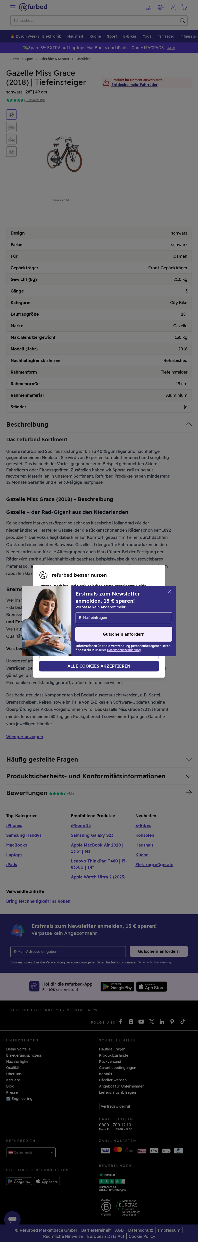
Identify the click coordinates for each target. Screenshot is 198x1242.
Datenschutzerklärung (59, 624)
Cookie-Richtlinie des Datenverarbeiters (75, 629)
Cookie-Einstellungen (58, 618)
